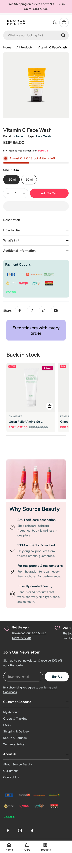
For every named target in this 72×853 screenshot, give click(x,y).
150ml (11, 179)
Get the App (20, 627)
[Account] (54, 22)
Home (7, 47)
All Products (24, 47)
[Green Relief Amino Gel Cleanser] (30, 387)
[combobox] (36, 35)
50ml (29, 179)
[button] (36, 206)
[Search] (63, 35)
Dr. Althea (15, 416)
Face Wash (43, 136)
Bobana (18, 136)
